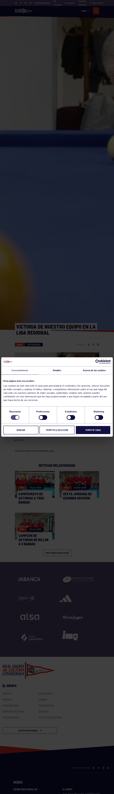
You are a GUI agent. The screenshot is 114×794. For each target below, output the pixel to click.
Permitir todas (93, 430)
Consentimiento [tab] (19, 370)
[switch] (43, 417)
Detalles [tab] (57, 370)
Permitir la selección (57, 430)
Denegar (21, 430)
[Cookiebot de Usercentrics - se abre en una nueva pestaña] (98, 362)
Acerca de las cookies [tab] (94, 370)
